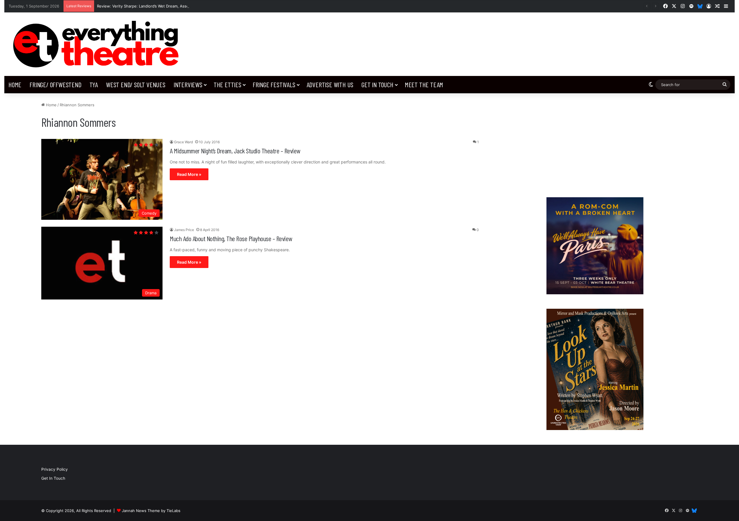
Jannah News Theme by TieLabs (151, 510)
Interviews (187, 84)
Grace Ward (183, 142)
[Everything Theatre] (98, 44)
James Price (184, 230)
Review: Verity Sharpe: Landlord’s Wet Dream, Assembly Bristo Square (160, 6)
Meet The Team (424, 84)
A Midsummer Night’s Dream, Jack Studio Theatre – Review (235, 150)
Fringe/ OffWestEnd (55, 84)
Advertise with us (330, 84)
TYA (93, 84)
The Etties (227, 84)
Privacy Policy (54, 469)
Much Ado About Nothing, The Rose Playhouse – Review (231, 238)
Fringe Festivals (274, 84)
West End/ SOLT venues (135, 84)
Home (14, 84)
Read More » (189, 174)
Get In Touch (377, 84)
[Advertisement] (595, 142)
